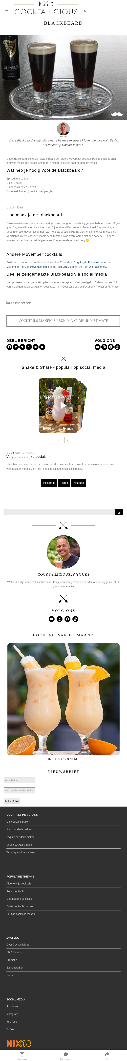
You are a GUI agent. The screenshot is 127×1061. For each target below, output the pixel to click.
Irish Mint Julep (66, 266)
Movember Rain (15, 266)
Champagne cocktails (19, 898)
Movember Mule (39, 266)
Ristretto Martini (97, 262)
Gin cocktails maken (18, 821)
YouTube (78, 482)
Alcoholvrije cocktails (18, 883)
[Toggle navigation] (6, 11)
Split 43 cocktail (64, 759)
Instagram (49, 482)
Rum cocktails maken (19, 829)
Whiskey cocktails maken (21, 852)
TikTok (64, 482)
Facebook (12, 1006)
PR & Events (13, 952)
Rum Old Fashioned (94, 266)
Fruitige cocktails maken (20, 914)
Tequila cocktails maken (20, 837)
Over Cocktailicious (17, 944)
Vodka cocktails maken (19, 844)
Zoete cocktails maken (19, 906)
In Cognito (77, 262)
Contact (11, 975)
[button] (85, 11)
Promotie (11, 960)
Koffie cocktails (15, 891)
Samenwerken (14, 967)
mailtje (70, 586)
